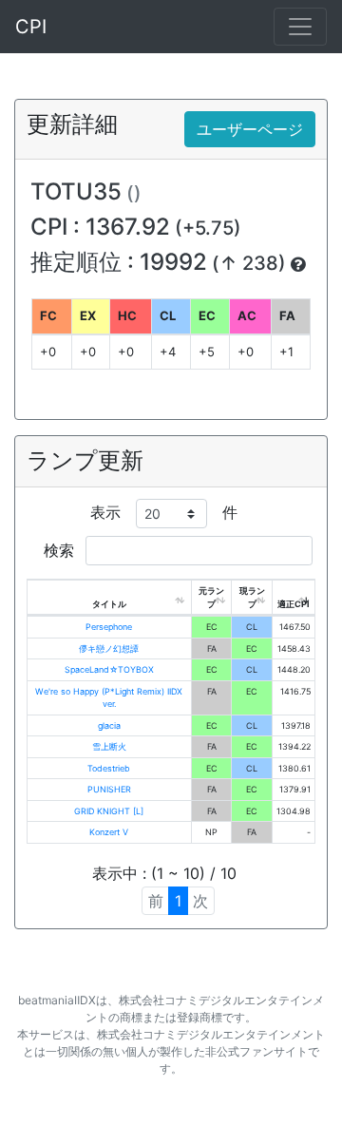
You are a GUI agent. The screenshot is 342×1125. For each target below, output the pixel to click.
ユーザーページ (250, 129)
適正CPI (293, 604)
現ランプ (252, 597)
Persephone (109, 626)
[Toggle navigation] (300, 27)
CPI (31, 26)
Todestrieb (108, 768)
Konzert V (108, 832)
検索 (61, 550)
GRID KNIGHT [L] (108, 811)
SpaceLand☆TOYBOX (109, 669)
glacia (109, 725)
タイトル (109, 604)
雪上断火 (109, 746)
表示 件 (164, 512)
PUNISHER (109, 789)
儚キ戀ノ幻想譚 (109, 648)
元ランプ (211, 597)
